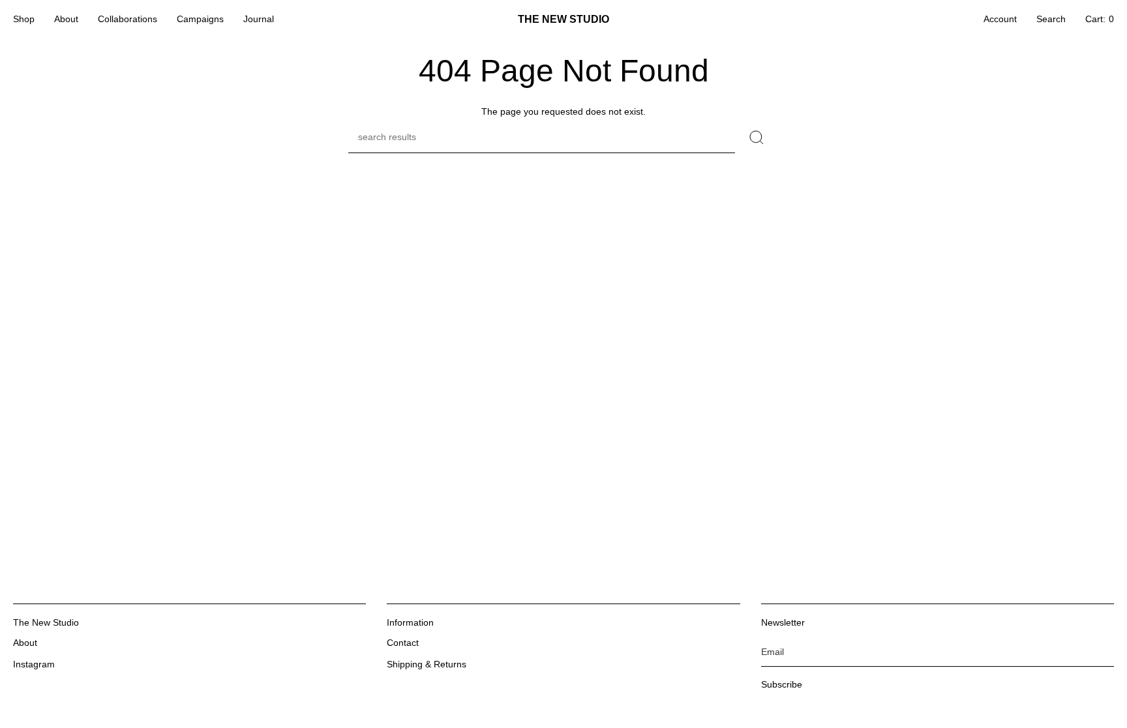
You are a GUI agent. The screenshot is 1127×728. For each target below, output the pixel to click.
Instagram (34, 664)
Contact (403, 642)
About (25, 642)
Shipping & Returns (426, 664)
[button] (23, 19)
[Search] (757, 137)
